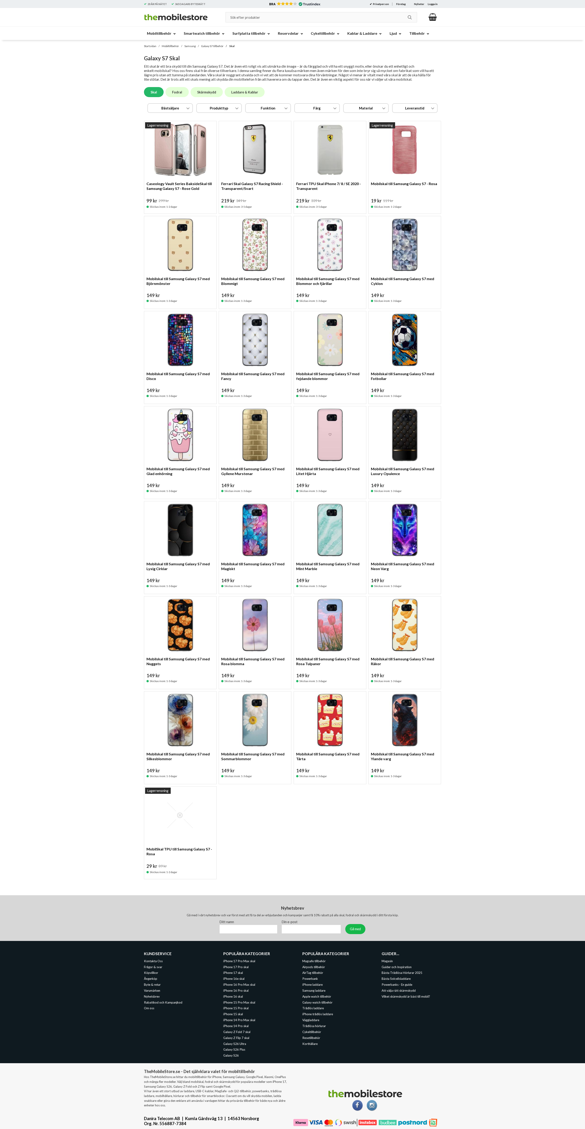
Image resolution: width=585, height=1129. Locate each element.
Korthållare (310, 1044)
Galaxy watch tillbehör (317, 1002)
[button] (294, 4)
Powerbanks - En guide (397, 984)
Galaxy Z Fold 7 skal (236, 1032)
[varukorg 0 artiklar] (432, 17)
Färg (317, 108)
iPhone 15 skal (233, 1014)
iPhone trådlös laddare (317, 1014)
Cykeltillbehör (311, 1032)
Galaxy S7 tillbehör (212, 46)
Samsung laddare (313, 990)
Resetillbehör (311, 1038)
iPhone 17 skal (233, 973)
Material (366, 108)
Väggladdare (310, 1020)
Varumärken (152, 990)
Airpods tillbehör (313, 967)
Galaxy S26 (231, 1055)
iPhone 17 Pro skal (236, 967)
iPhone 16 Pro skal (236, 990)
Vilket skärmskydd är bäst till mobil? (406, 996)
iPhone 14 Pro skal (236, 1026)
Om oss (149, 1008)
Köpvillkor (151, 973)
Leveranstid (414, 108)
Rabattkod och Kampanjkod (163, 1002)
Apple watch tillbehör (316, 996)
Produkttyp (219, 108)
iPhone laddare (312, 984)
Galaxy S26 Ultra (234, 1044)
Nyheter (419, 4)
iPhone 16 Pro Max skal (239, 984)
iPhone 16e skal (234, 978)
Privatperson (380, 4)
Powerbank (310, 978)
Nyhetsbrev (152, 996)
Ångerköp (150, 978)
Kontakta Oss (153, 961)
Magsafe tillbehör (314, 961)
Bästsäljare (170, 108)
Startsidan (150, 46)
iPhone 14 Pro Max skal (239, 1020)
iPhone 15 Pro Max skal (239, 1002)
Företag (401, 4)
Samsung (190, 46)
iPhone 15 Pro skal (236, 1008)
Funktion (268, 108)
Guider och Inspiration (397, 967)
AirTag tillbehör (312, 973)
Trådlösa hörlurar (314, 1026)
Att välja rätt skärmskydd (399, 990)
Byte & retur (152, 984)
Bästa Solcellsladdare (396, 978)
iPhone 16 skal (233, 996)
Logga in (433, 4)
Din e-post (290, 922)
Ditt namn (227, 922)
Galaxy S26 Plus (234, 1050)
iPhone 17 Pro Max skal (239, 961)
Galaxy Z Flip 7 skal (236, 1038)
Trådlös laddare (313, 1008)
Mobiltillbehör (170, 46)
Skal (231, 46)
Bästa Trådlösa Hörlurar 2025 (402, 973)
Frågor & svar (153, 967)
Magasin (387, 961)
